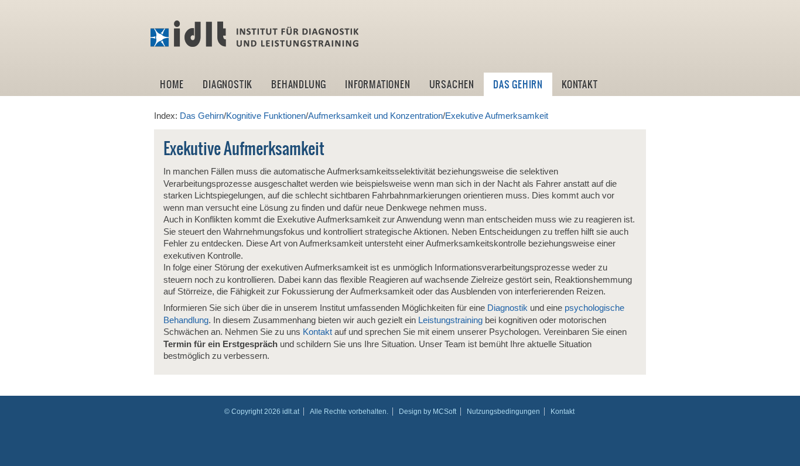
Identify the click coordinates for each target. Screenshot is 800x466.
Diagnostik (227, 84)
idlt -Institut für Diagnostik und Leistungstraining (256, 34)
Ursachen (451, 84)
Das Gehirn (518, 84)
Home (172, 84)
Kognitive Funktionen (266, 116)
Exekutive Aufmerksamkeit (496, 116)
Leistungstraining (450, 320)
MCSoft (444, 411)
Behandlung (298, 84)
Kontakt (580, 84)
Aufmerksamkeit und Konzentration (375, 116)
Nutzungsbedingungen (503, 411)
